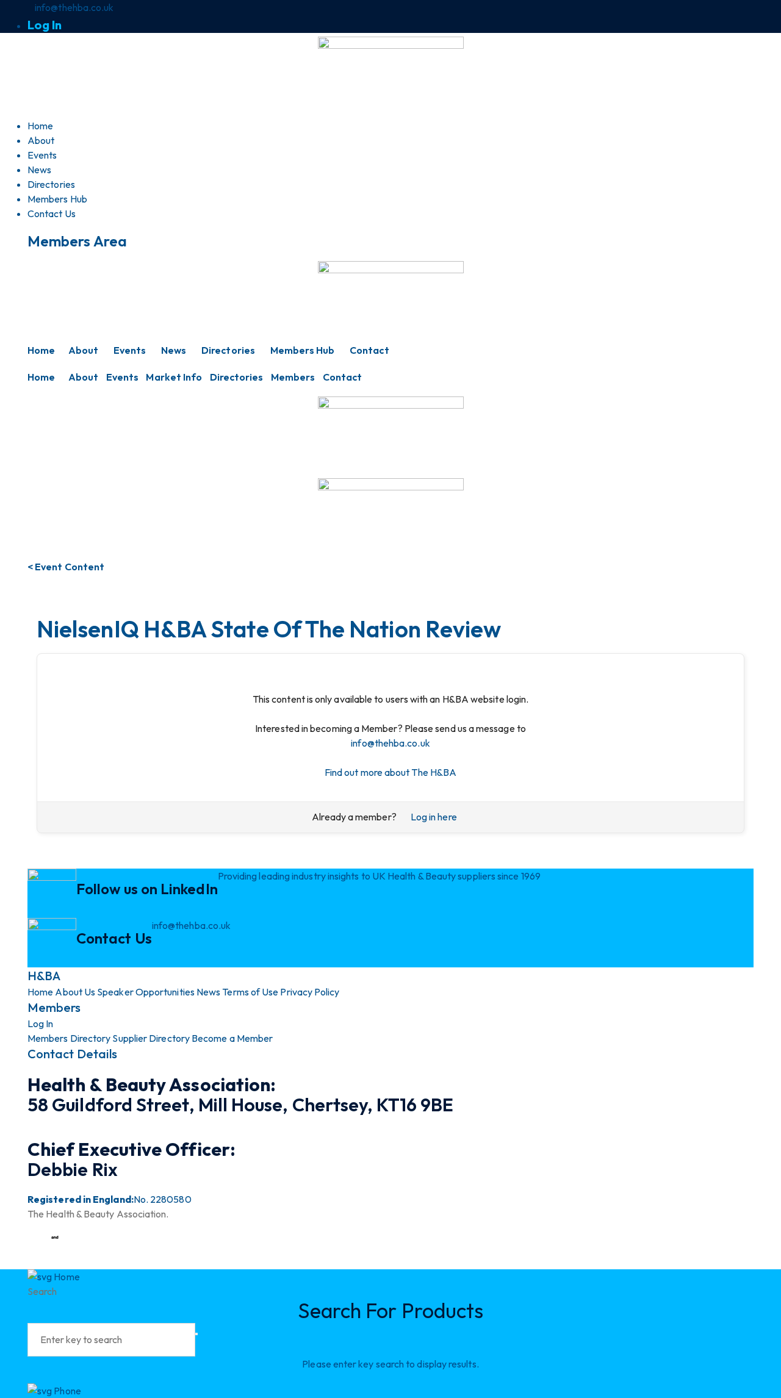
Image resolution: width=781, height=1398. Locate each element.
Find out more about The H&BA (390, 772)
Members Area (77, 241)
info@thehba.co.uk (390, 743)
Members (293, 377)
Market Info (174, 377)
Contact (369, 350)
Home (41, 350)
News (173, 350)
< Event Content (65, 567)
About (83, 350)
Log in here (434, 817)
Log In (44, 24)
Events (129, 350)
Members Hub (302, 350)
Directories (228, 350)
